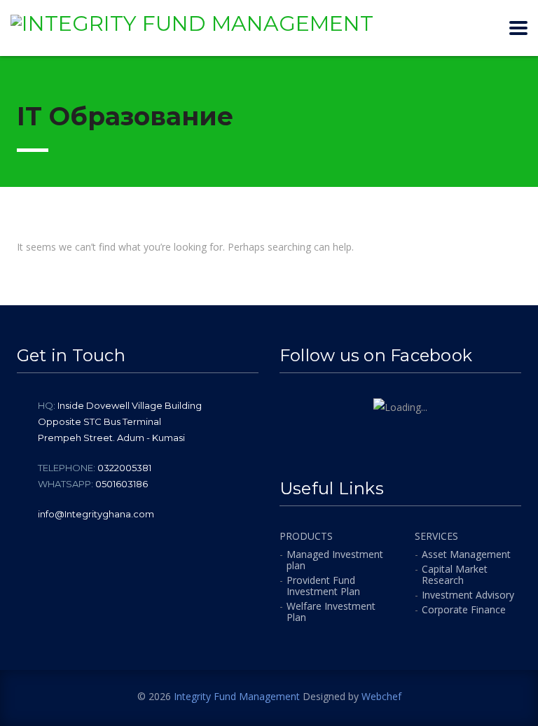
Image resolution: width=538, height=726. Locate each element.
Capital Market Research (455, 575)
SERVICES (436, 536)
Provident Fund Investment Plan (323, 586)
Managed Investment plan (335, 560)
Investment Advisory (468, 595)
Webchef (381, 696)
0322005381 (124, 467)
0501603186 (121, 483)
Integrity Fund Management (237, 696)
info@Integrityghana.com (96, 513)
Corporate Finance (464, 609)
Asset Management (466, 554)
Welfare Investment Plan (331, 612)
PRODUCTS (306, 536)
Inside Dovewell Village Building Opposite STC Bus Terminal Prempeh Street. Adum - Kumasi (120, 421)
